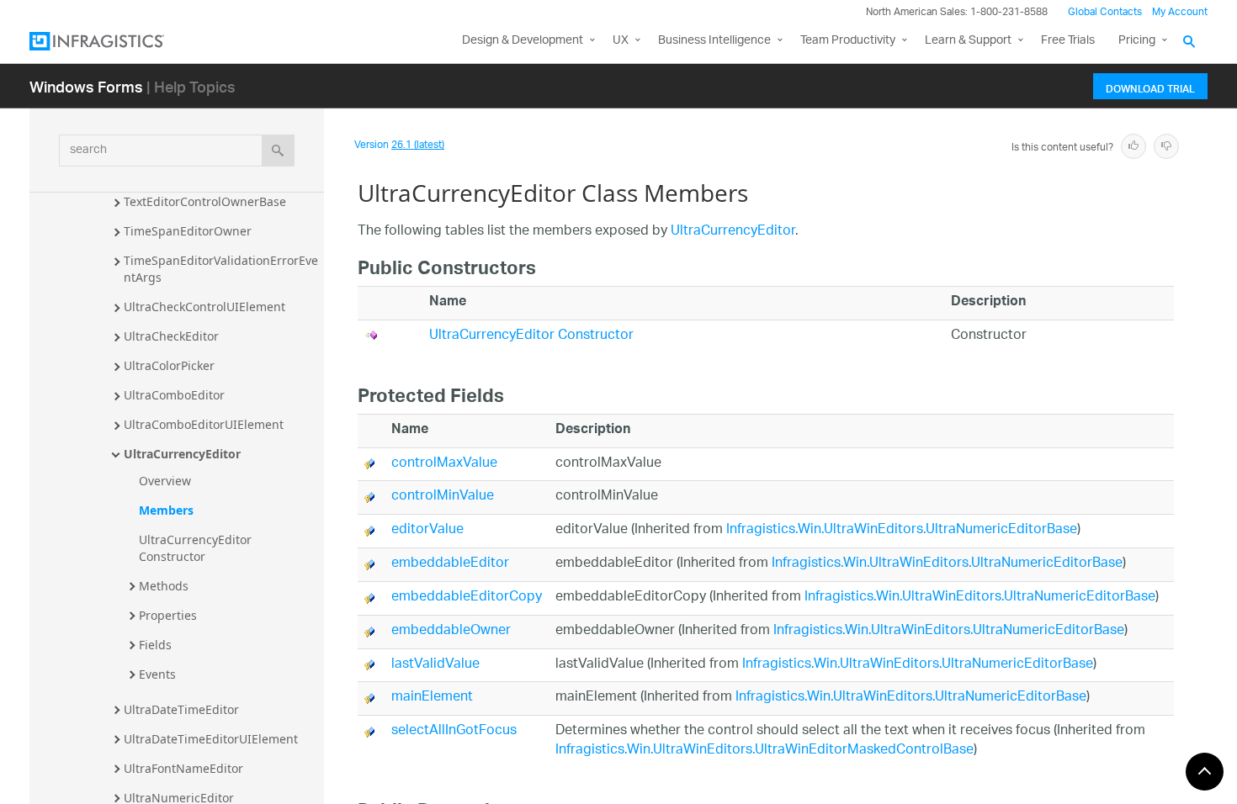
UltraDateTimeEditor (181, 709)
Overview (165, 481)
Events (157, 674)
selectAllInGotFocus (454, 731)
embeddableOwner (451, 631)
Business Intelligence (714, 41)
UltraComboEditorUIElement (204, 424)
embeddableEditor (450, 564)
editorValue (427, 530)
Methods (163, 586)
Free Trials (1068, 41)
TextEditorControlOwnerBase (205, 201)
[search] (278, 151)
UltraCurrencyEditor (182, 454)
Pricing (1136, 41)
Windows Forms (86, 86)
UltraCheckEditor (171, 336)
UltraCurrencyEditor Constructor (197, 548)
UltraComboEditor (174, 395)
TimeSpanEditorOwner (188, 231)
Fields (155, 645)
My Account (1180, 12)
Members (166, 510)
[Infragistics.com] (113, 41)
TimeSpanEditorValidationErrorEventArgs (221, 268)
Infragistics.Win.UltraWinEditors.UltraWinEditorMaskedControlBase (764, 750)
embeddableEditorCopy (466, 597)
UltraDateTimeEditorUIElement (211, 739)
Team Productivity (847, 41)
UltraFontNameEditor (183, 768)
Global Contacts (1105, 12)
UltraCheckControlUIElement (204, 307)
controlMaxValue (444, 464)
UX (621, 41)
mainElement (432, 697)
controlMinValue (442, 496)
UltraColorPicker (169, 365)
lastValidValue (435, 665)
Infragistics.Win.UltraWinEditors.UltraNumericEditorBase (901, 530)
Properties (168, 615)
